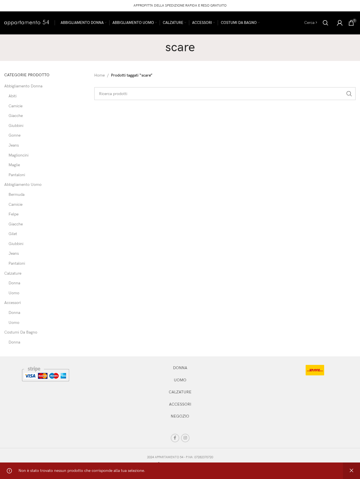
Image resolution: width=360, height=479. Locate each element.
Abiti (13, 96)
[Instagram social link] (185, 438)
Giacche (16, 115)
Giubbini (16, 125)
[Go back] (158, 47)
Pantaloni (17, 174)
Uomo (14, 293)
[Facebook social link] (175, 438)
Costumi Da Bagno (20, 332)
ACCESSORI (180, 404)
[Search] (325, 22)
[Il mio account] (339, 22)
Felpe (13, 214)
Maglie (14, 165)
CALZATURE (180, 392)
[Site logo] (26, 22)
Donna (14, 283)
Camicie (15, 106)
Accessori (12, 302)
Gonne (14, 135)
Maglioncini (18, 155)
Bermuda (16, 194)
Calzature (12, 273)
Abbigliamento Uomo (23, 184)
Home (99, 75)
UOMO (180, 380)
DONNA (180, 367)
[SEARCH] (349, 93)
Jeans (14, 145)
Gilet (13, 233)
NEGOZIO (180, 416)
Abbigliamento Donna (23, 86)
